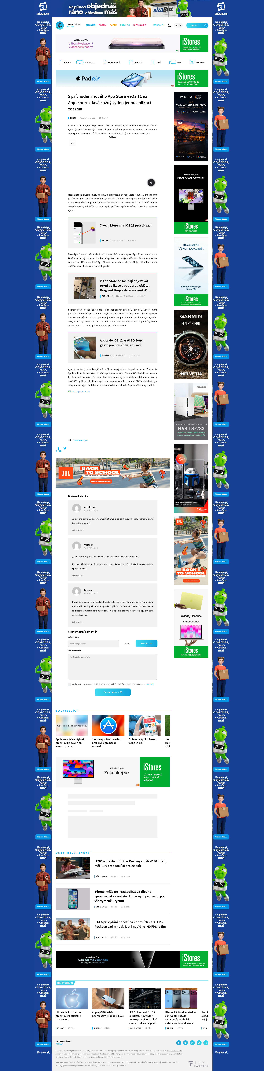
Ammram (88, 590)
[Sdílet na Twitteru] (65, 449)
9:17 (91, 593)
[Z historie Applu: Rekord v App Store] (145, 725)
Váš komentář (74, 650)
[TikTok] (199, 1042)
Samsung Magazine (64, 1062)
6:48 (91, 548)
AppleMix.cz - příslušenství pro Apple (144, 1062)
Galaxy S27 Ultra (119, 1065)
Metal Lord (89, 507)
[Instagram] (192, 1042)
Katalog (125, 25)
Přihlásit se (146, 643)
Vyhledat (194, 25)
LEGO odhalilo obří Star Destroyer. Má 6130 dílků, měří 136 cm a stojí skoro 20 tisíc (130, 863)
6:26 (91, 510)
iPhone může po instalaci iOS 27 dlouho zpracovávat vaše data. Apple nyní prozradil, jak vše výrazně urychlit (129, 896)
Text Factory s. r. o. (87, 1050)
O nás (72, 1057)
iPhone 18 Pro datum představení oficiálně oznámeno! (68, 1015)
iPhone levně (69, 1065)
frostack (88, 545)
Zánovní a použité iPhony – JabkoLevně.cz (93, 1065)
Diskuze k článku (78, 496)
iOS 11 (58, 451)
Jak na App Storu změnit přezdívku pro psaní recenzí (107, 742)
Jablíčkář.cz (78, 1062)
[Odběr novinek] (169, 26)
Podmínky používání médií (80, 1054)
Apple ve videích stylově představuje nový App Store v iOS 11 (70, 742)
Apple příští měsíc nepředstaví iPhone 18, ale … (108, 1015)
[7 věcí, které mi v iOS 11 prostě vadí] (85, 233)
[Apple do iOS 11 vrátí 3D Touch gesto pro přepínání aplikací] (85, 348)
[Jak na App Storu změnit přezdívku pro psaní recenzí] (108, 725)
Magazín (91, 25)
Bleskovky (139, 25)
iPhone (73, 118)
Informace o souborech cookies (140, 1054)
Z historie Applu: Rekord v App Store (143, 741)
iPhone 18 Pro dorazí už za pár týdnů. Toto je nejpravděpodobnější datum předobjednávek (180, 1017)
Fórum (102, 25)
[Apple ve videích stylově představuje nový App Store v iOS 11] (72, 725)
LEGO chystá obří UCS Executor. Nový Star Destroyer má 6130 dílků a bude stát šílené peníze (143, 1017)
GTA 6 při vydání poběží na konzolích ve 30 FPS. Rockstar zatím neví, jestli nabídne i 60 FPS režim (130, 924)
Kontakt (158, 25)
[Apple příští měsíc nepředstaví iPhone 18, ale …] (108, 998)
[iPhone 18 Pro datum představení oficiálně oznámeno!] (72, 998)
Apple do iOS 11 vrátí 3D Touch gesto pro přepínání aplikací (122, 343)
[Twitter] (185, 1042)
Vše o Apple (107, 296)
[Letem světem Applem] (68, 25)
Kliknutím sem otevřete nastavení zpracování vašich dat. (99, 1057)
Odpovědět (77, 530)
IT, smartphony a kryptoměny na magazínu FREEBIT (106, 1062)
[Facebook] (178, 1042)
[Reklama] (43, 8)
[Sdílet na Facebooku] (58, 449)
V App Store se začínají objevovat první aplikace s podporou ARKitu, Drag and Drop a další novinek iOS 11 (125, 285)
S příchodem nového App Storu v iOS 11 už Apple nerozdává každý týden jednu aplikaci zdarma (109, 102)
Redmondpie (81, 440)
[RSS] (205, 1042)
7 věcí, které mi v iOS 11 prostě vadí (126, 225)
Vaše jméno (73, 637)
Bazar (113, 25)
